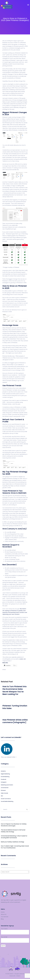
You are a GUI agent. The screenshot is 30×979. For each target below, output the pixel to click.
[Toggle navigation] (28, 5)
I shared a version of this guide (16, 98)
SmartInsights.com (7, 659)
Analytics (3, 771)
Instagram (3, 782)
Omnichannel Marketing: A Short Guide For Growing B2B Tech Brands (14, 837)
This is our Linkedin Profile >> (9, 757)
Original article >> (7, 661)
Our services (4, 916)
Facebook (3, 779)
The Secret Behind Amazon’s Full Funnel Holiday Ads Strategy (13, 831)
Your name (4, 929)
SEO (2, 796)
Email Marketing (5, 776)
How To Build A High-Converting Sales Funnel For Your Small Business (15, 847)
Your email (4, 937)
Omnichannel (4, 787)
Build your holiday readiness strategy (12, 842)
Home (2, 912)
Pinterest (3, 790)
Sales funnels (4, 793)
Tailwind (10, 227)
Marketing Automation (7, 785)
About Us (3, 914)
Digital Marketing (5, 774)
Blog (2, 919)
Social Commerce (6, 798)
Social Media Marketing (7, 801)
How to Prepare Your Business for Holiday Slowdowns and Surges (13, 825)
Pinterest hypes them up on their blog (17, 234)
